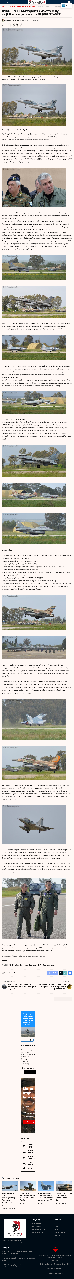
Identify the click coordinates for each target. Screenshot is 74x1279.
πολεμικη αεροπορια (48, 965)
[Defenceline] (37, 2)
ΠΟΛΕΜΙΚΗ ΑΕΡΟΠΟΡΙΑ (8, 1208)
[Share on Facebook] (10, 25)
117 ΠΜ (11, 965)
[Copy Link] (20, 25)
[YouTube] (27, 1068)
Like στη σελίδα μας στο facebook (15, 956)
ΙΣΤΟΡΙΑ (63, 1203)
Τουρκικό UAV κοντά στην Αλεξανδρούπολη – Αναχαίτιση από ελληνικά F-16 (9, 1197)
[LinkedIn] (30, 1068)
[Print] (70, 973)
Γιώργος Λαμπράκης (13, 20)
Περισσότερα (31, 1122)
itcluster (24, 1242)
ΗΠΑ (29, 965)
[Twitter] (24, 1068)
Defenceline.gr (16, 1240)
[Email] (17, 25)
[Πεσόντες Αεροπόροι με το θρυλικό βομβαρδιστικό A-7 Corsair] (64, 1186)
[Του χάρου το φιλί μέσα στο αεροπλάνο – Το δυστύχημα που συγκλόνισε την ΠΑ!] (46, 1186)
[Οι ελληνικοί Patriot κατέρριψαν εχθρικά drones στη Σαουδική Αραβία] (28, 1186)
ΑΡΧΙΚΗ (4, 1205)
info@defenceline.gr (57, 1268)
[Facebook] (22, 1068)
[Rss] (33, 1068)
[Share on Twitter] (13, 25)
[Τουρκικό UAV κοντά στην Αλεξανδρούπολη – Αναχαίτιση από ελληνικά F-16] (10, 1186)
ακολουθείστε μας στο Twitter (37, 956)
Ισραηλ (34, 965)
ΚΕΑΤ (39, 965)
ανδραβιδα (18, 965)
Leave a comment (63, 999)
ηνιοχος (25, 965)
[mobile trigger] (3, 2)
